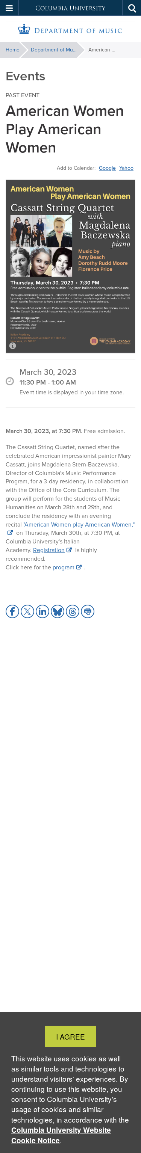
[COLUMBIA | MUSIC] (70, 28)
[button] (9, 8)
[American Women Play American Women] (70, 266)
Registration (49, 550)
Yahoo (126, 168)
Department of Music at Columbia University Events (58, 50)
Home (13, 50)
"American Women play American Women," (79, 524)
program (63, 567)
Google (107, 168)
